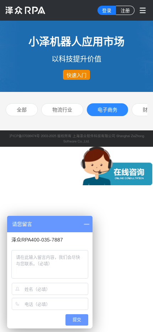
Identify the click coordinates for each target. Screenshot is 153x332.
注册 (125, 10)
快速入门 (76, 74)
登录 (106, 10)
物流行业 (62, 109)
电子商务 (107, 109)
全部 (22, 109)
